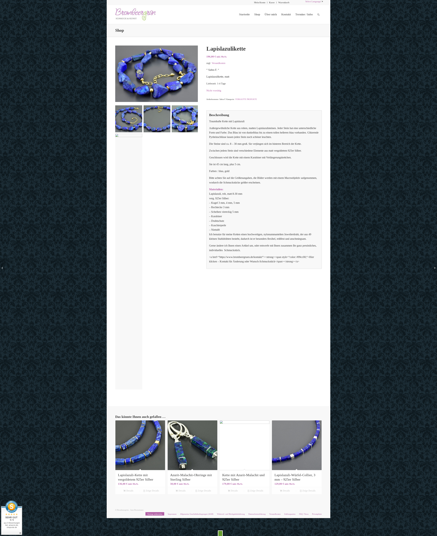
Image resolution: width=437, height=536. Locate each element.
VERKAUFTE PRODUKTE (246, 99)
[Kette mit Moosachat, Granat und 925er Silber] (434, 268)
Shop (119, 30)
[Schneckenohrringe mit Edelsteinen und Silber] (2, 268)
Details (129, 490)
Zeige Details (152, 490)
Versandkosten (218, 63)
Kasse (272, 2)
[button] (220, 533)
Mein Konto (259, 2)
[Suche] (318, 14)
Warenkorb (283, 2)
